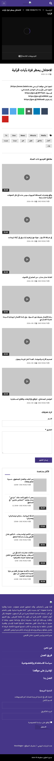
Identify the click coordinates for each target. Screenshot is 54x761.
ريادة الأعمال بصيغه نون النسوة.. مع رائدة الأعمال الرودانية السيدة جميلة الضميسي (27, 318)
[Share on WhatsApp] (21, 111)
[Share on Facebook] (5, 111)
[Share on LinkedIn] (36, 111)
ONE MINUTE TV (33, 10)
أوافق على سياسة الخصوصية (39, 722)
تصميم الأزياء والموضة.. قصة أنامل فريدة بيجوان (34, 359)
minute (33, 135)
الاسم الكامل (47, 700)
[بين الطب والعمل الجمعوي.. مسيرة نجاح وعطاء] (40, 485)
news (23, 135)
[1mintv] (27, 3)
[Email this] (29, 111)
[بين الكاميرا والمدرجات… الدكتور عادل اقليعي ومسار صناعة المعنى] (40, 540)
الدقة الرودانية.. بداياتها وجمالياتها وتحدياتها (21, 517)
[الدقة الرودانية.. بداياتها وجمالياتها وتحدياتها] (40, 521)
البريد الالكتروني (46, 711)
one (13, 135)
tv (6, 135)
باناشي (39, 140)
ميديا (15, 140)
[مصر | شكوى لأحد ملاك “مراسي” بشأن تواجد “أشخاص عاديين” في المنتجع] (40, 503)
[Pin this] (5, 119)
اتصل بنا (47, 678)
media (43, 135)
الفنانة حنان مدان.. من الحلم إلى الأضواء (37, 277)
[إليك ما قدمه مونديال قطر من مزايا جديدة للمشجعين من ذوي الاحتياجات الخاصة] (40, 576)
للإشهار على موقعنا (42, 670)
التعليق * (48, 429)
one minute (43, 201)
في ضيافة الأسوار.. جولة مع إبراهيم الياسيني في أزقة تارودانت (30, 237)
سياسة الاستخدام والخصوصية (36, 663)
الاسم (50, 418)
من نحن (48, 648)
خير (23, 140)
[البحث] (50, 3)
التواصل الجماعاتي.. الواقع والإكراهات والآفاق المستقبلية (31, 399)
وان (49, 146)
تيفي (30, 140)
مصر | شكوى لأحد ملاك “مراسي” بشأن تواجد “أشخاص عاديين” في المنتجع (21, 500)
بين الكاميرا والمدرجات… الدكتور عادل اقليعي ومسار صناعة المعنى (19, 535)
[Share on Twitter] (13, 111)
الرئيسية (49, 10)
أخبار (48, 140)
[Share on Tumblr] (44, 111)
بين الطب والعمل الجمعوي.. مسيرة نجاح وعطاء (20, 480)
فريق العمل (46, 655)
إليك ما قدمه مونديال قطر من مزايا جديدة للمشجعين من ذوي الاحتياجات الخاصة (20, 573)
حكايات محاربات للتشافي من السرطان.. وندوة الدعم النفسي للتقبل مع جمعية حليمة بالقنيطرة (19, 555)
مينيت (6, 140)
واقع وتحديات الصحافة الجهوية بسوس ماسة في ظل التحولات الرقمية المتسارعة (29, 196)
